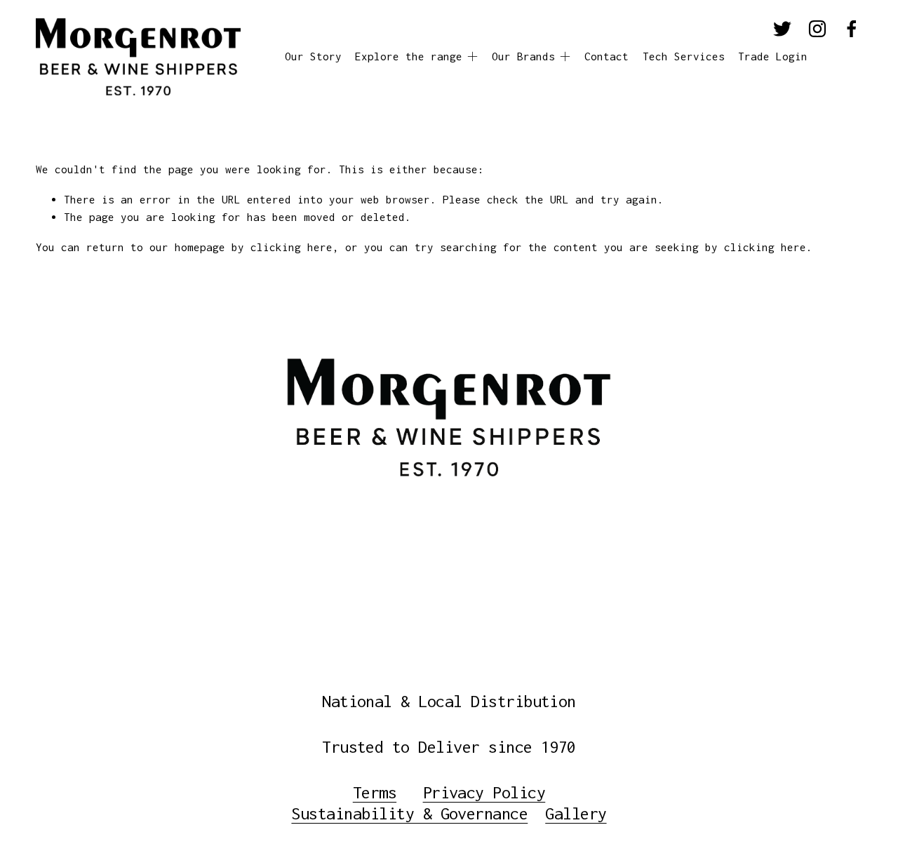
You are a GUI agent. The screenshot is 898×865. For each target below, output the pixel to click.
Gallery (575, 813)
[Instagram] (817, 28)
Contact (606, 56)
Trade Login (772, 56)
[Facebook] (851, 28)
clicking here (291, 247)
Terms (374, 792)
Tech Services (684, 56)
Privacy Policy (484, 792)
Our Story (313, 56)
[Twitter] (782, 28)
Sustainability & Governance (409, 813)
